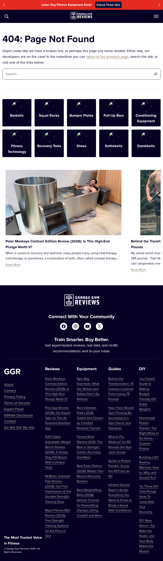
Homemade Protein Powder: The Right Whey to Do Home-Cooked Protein (149, 433)
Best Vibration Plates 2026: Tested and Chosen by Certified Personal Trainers (90, 417)
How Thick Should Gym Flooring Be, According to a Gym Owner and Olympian (121, 417)
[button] (4, 5)
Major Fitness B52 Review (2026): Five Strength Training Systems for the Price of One (57, 523)
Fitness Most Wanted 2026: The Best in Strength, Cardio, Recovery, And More (89, 446)
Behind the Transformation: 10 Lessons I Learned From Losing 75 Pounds (121, 388)
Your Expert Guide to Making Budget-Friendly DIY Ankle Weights (147, 393)
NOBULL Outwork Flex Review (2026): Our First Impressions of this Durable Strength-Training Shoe (58, 489)
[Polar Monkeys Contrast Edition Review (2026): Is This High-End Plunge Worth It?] (63, 202)
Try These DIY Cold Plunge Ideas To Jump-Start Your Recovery (148, 499)
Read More (13, 264)
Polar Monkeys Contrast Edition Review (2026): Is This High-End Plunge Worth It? (57, 388)
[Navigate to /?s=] (6, 16)
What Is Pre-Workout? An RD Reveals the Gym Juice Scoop (120, 444)
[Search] (155, 74)
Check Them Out (108, 5)
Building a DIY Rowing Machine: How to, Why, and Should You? (149, 467)
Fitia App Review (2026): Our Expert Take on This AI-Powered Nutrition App (58, 417)
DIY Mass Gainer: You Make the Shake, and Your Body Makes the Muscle (147, 535)
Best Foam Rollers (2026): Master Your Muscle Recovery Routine (90, 473)
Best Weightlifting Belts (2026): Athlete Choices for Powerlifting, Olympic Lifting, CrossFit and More (89, 503)
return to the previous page (107, 56)
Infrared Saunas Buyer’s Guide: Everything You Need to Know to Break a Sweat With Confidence (120, 497)
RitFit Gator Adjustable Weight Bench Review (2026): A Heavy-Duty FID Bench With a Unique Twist (58, 451)
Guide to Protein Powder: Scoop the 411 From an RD (119, 468)
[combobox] (78, 74)
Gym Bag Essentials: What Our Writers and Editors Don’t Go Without (88, 388)
